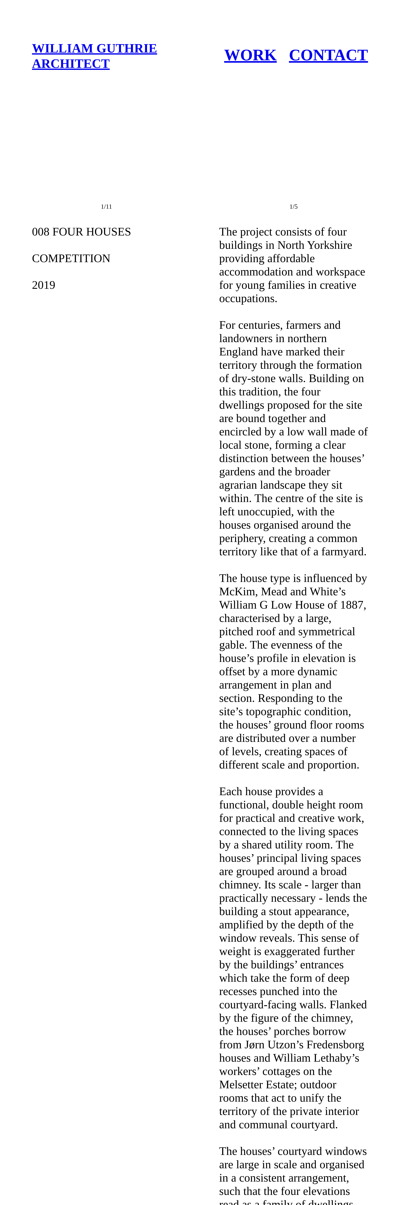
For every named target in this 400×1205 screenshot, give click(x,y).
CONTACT (328, 55)
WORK (250, 55)
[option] (106, 132)
